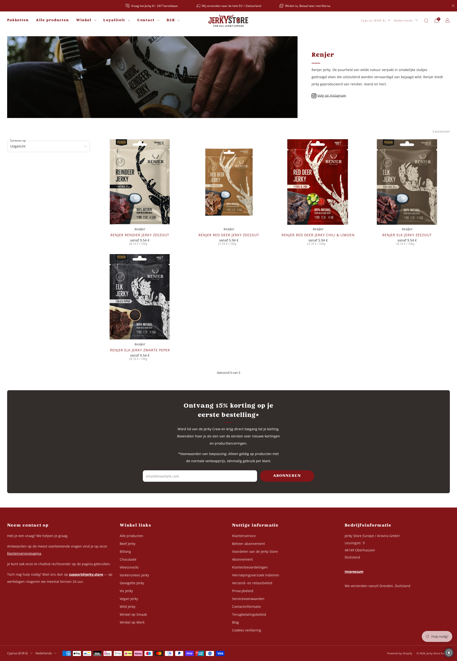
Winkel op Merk (132, 622)
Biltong (125, 551)
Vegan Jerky (129, 598)
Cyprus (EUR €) (373, 20)
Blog (235, 622)
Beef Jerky (127, 543)
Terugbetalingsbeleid (249, 614)
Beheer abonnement (248, 543)
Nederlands (403, 20)
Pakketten (18, 20)
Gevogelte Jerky (132, 583)
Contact (146, 20)
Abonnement (242, 559)
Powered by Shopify (399, 653)
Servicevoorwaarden (248, 598)
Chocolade (128, 559)
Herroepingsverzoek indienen (255, 575)
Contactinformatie (246, 606)
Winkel (83, 20)
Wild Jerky (127, 606)
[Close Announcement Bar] (453, 5)
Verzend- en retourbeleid (252, 583)
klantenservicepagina (24, 553)
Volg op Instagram (331, 95)
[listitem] (152, 5)
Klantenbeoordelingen (250, 567)
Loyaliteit (114, 20)
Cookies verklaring (246, 630)
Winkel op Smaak (133, 614)
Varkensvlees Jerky (134, 575)
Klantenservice (244, 535)
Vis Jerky (126, 591)
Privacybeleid (242, 591)
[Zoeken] (426, 20)
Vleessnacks (129, 567)
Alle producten (52, 20)
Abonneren (287, 476)
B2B (171, 20)
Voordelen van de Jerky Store (255, 551)
